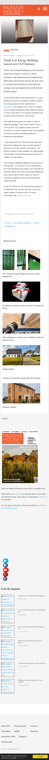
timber (37, 223)
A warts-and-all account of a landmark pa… (31, 611)
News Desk (14, 50)
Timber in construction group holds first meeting (21, 378)
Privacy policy (20, 726)
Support (22, 737)
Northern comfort (9, 407)
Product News (9, 55)
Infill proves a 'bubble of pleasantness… (32, 595)
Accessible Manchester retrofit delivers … (33, 663)
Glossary (34, 731)
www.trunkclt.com (24, 195)
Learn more (20, 758)
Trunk (7, 223)
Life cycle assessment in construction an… (31, 627)
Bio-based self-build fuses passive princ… (30, 641)
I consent (40, 756)
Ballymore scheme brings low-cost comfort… (30, 681)
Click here (43, 497)
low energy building (22, 223)
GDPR (16, 731)
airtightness (8, 107)
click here (18, 494)
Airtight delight (8, 369)
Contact (33, 726)
